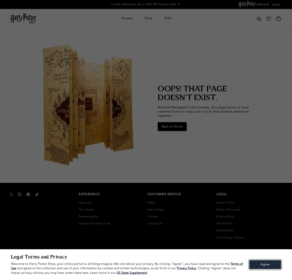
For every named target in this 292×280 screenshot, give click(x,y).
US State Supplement (131, 273)
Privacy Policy (186, 268)
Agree (265, 264)
